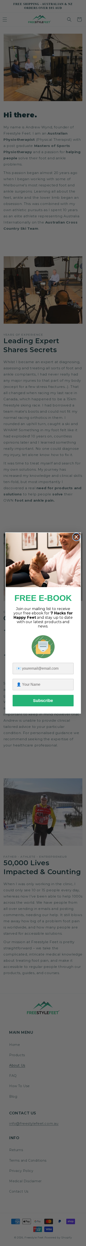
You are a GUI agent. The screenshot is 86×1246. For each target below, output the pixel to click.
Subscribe (43, 700)
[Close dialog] (76, 537)
